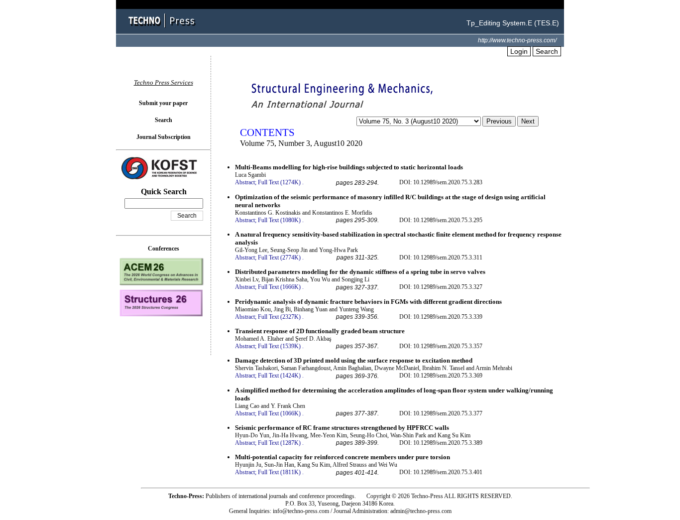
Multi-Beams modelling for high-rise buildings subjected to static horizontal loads (349, 167)
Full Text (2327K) (279, 316)
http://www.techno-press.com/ (517, 40)
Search (547, 51)
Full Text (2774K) (279, 257)
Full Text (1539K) (279, 346)
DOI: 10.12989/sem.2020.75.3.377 (440, 413)
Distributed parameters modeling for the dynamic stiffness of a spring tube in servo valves (360, 271)
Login (519, 51)
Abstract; (245, 182)
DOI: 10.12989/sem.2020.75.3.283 (440, 182)
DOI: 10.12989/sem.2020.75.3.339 (440, 316)
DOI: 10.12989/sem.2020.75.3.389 (440, 442)
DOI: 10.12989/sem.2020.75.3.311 (440, 257)
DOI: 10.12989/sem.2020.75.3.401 (440, 472)
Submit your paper (163, 103)
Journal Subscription (163, 136)
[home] (163, 28)
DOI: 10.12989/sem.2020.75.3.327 (440, 286)
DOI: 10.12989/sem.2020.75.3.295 (440, 220)
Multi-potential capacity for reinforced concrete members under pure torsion (342, 457)
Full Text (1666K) (279, 286)
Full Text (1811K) (279, 472)
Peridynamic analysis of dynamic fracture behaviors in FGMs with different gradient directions (368, 301)
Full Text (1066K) (279, 413)
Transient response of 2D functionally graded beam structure (320, 331)
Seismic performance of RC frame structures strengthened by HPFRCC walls (342, 427)
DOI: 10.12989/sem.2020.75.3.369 (440, 375)
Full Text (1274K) (279, 182)
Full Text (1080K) (279, 220)
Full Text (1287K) (279, 442)
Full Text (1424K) (279, 375)
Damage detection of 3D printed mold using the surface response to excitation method (353, 360)
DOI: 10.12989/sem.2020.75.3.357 (440, 346)
